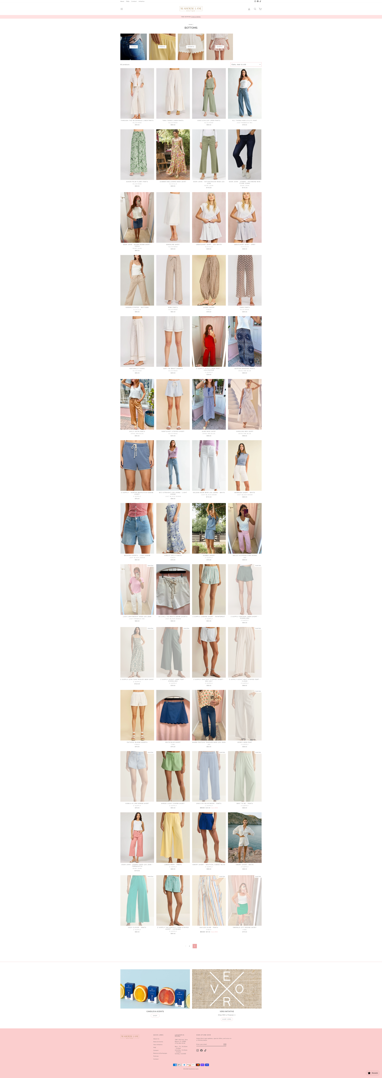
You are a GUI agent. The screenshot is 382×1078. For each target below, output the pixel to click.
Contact (134, 1)
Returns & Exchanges (160, 1053)
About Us (156, 1039)
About (122, 1)
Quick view (137, 116)
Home (190, 24)
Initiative (142, 1)
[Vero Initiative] (227, 988)
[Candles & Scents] (155, 988)
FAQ (154, 1047)
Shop (155, 1015)
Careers (155, 1050)
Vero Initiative (158, 1044)
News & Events (158, 1041)
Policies (156, 1056)
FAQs (127, 1)
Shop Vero (226, 1019)
